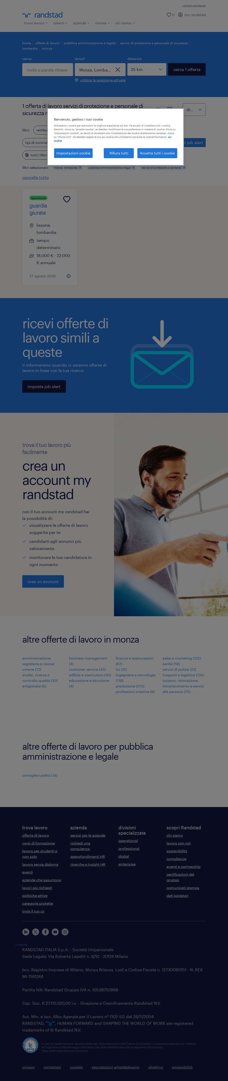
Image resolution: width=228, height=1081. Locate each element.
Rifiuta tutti (119, 153)
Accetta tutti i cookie (157, 153)
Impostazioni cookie (73, 153)
